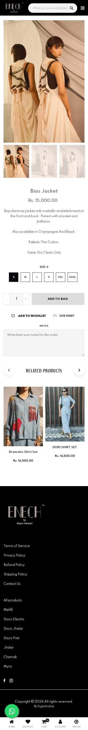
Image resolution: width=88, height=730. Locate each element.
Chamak (10, 657)
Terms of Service (17, 546)
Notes (44, 326)
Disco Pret (11, 638)
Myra (8, 666)
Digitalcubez (46, 706)
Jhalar (9, 647)
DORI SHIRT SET (65, 447)
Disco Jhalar (13, 628)
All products (13, 600)
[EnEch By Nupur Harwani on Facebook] (4, 681)
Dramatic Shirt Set (23, 452)
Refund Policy (14, 565)
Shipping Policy (15, 574)
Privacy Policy (14, 555)
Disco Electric (14, 619)
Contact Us (12, 584)
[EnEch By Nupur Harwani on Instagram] (11, 681)
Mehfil (8, 609)
